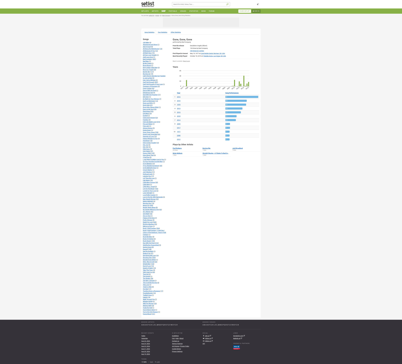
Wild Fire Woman (148, 303)
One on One (146, 216)
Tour (162, 32)
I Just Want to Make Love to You (153, 159)
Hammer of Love (148, 136)
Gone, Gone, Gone (149, 132)
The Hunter (146, 276)
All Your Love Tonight (150, 55)
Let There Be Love (148, 178)
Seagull (145, 249)
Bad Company (147, 59)
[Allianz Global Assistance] (236, 347)
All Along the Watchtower (151, 49)
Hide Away (146, 149)
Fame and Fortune (149, 118)
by (197, 51)
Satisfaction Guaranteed (151, 245)
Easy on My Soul (148, 109)
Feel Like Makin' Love (149, 122)
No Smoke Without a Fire (151, 209)
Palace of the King (149, 218)
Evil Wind (146, 113)
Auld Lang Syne (148, 57)
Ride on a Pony (148, 226)
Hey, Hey (145, 147)
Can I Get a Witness (149, 80)
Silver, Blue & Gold (148, 262)
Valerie (145, 297)
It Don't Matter (147, 170)
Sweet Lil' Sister (148, 268)
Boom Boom (147, 65)
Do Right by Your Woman (151, 99)
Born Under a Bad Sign (150, 67)
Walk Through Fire (149, 299)
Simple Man (146, 264)
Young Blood (147, 314)
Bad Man (146, 61)
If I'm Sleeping (147, 163)
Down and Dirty (148, 103)
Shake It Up (146, 253)
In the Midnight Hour (149, 168)
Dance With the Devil (149, 90)
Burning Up (146, 74)
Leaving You (147, 176)
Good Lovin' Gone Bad (150, 134)
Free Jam (146, 126)
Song (149, 32)
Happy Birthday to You (150, 138)
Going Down (147, 130)
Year (178, 93)
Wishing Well (147, 305)
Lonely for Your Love (149, 191)
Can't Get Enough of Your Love (153, 84)
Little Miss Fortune (149, 182)
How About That (148, 155)
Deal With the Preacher (150, 95)
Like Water (146, 180)
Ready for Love (148, 222)
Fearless (145, 120)
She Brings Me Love (149, 255)
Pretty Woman (147, 220)
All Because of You (149, 51)
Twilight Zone (147, 295)
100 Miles (146, 42)
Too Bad (145, 289)
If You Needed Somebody (151, 166)
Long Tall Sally (147, 193)
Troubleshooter (148, 293)
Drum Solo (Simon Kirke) (151, 107)
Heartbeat (146, 140)
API (204, 343)
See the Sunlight (148, 251)
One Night (146, 214)
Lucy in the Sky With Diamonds (153, 197)
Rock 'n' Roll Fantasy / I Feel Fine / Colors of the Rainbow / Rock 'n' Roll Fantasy (154, 232)
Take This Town (148, 270)
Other (176, 32)
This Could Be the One (150, 282)
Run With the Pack (149, 243)
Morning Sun (147, 203)
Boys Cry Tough (148, 69)
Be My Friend (147, 63)
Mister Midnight (148, 201)
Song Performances (232, 93)
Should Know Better (149, 260)
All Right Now (147, 53)
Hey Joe (145, 145)
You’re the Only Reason (150, 312)
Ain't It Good (147, 47)
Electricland (146, 111)
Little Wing (146, 184)
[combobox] (201, 4)
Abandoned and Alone (150, 44)
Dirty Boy (146, 97)
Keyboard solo (147, 174)
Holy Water (146, 151)
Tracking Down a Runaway (151, 291)
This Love (146, 285)
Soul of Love (147, 266)
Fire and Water (147, 124)
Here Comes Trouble (149, 143)
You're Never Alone (149, 310)
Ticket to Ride (147, 287)
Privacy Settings (177, 351)
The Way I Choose (148, 280)
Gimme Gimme (147, 128)
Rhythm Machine (148, 224)
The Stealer (146, 278)
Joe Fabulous (147, 172)
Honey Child (147, 153)
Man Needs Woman (149, 199)
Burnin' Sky (146, 72)
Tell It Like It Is (147, 272)
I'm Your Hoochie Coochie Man (153, 161)
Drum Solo (146, 105)
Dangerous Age (148, 92)
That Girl (145, 274)
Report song (186, 61)
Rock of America (148, 239)
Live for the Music (148, 189)
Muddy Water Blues (149, 207)
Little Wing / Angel (149, 186)
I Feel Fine (146, 157)
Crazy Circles (147, 88)
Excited (145, 115)
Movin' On (146, 205)
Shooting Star (147, 257)
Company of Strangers (150, 86)
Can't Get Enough (148, 82)
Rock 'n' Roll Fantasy (149, 228)
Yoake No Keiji (147, 308)
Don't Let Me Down (149, 101)
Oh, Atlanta (146, 211)
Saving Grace (147, 247)
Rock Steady (147, 241)
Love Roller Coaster (149, 195)
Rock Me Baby (147, 237)
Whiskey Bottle (147, 301)
